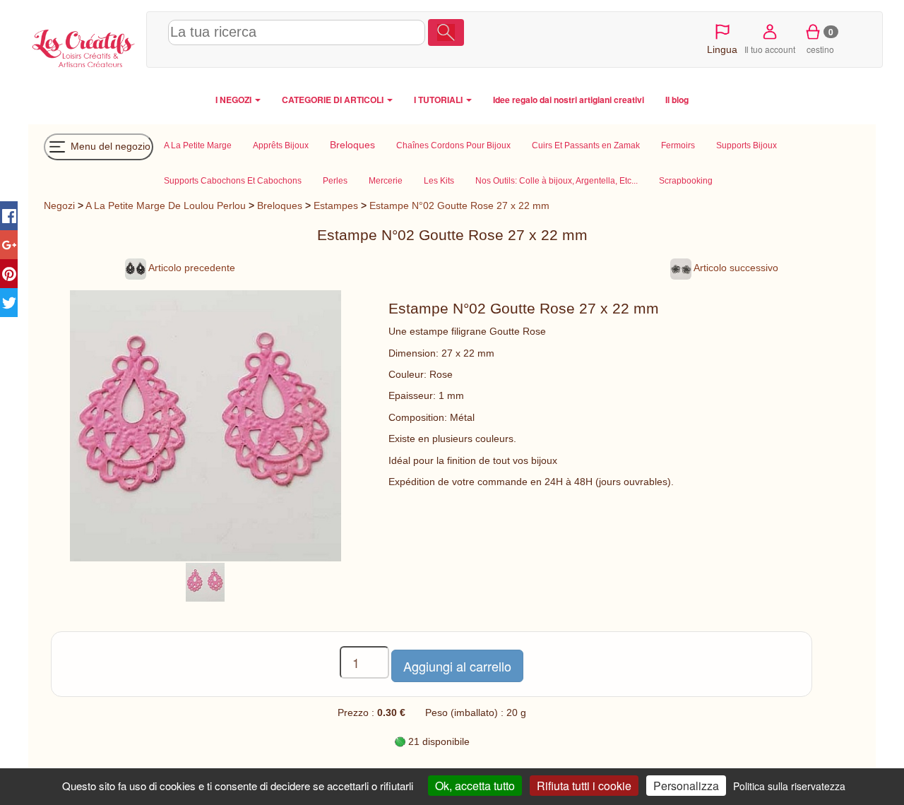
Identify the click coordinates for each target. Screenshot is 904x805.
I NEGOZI (234, 99)
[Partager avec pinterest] (9, 273)
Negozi (59, 205)
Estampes (336, 205)
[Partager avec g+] (9, 244)
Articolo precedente (190, 267)
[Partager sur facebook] (9, 215)
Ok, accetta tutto (475, 785)
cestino (820, 40)
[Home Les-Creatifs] (84, 46)
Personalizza (686, 785)
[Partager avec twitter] (9, 302)
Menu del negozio (109, 145)
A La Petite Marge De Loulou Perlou (165, 205)
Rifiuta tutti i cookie (584, 785)
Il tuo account (769, 49)
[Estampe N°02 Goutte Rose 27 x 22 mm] (205, 581)
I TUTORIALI (439, 99)
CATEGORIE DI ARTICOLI (334, 99)
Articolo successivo (734, 267)
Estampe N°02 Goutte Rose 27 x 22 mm (459, 205)
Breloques (279, 205)
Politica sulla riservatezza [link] (789, 786)
